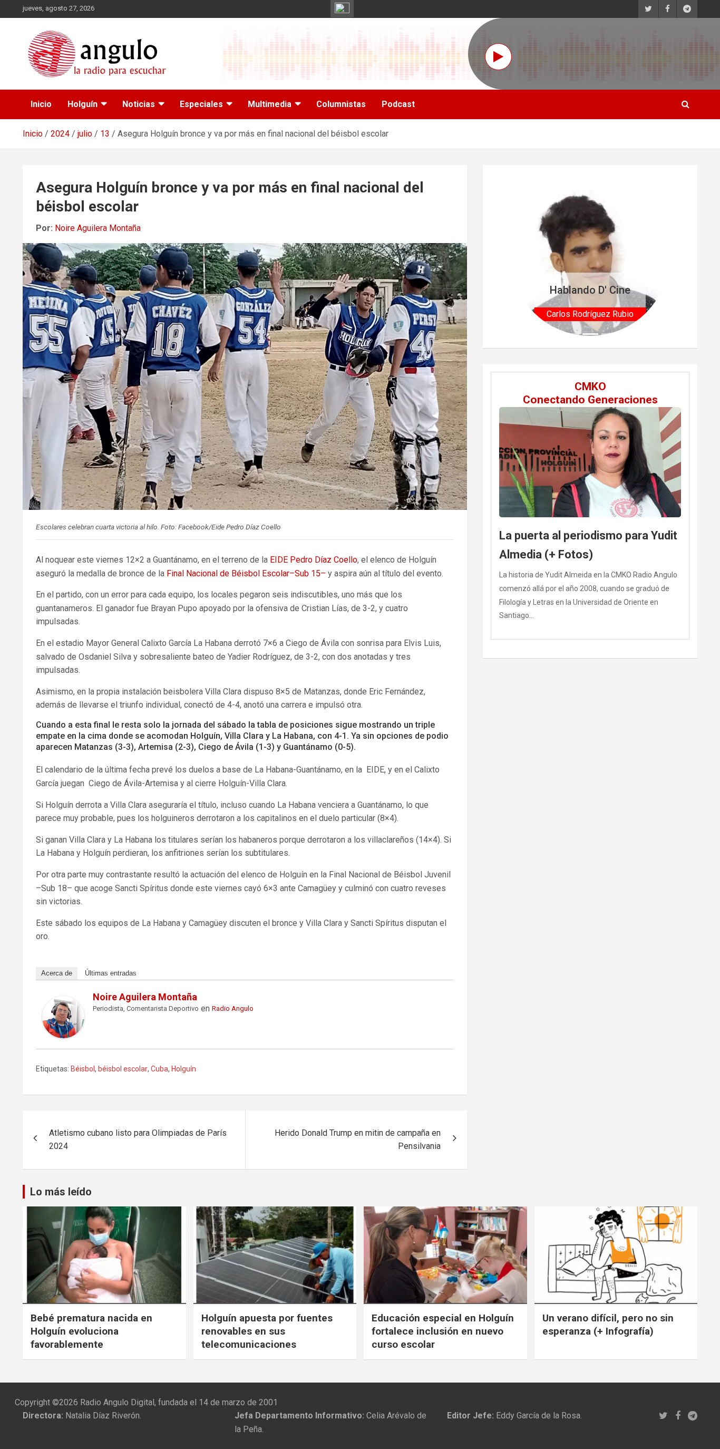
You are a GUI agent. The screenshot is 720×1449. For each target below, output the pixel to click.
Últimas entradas (111, 973)
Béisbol (83, 1069)
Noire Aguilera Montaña (98, 228)
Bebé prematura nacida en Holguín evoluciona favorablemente (91, 1331)
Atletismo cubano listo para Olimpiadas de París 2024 (138, 1140)
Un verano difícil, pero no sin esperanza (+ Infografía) (608, 1324)
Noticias (138, 104)
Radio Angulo (233, 1008)
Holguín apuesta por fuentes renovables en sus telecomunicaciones (267, 1331)
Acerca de (56, 973)
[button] (522, 256)
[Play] (498, 56)
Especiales (201, 104)
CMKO (590, 386)
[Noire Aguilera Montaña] (63, 1003)
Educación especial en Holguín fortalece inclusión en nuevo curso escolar (443, 1331)
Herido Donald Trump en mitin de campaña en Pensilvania (358, 1140)
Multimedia (269, 104)
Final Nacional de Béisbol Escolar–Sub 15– (246, 573)
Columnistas (341, 104)
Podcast (398, 104)
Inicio (41, 104)
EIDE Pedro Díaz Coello (313, 560)
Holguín (82, 104)
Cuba (159, 1069)
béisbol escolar (123, 1069)
